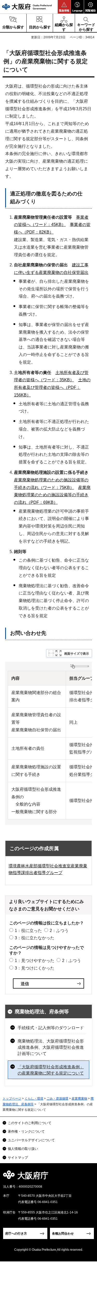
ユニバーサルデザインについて (31, 1140)
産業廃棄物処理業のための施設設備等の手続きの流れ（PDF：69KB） (52, 495)
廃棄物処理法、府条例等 (42, 1011)
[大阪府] (27, 7)
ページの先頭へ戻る (87, 1177)
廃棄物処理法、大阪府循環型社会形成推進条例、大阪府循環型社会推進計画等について (51, 1047)
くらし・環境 (34, 1098)
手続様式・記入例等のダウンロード (51, 1028)
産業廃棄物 (79, 1098)
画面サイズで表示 (76, 653)
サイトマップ (18, 1158)
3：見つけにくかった (34, 968)
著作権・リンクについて (26, 1131)
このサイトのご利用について (29, 1123)
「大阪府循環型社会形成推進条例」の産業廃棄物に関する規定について (51, 1070)
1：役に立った (28, 930)
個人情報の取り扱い (23, 1149)
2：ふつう (59, 930)
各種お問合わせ (63, 1233)
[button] (64, 7)
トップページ (12, 1098)
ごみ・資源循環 (57, 1098)
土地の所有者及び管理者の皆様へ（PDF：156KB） (52, 387)
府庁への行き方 (16, 1233)
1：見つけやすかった (34, 960)
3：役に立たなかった (34, 938)
